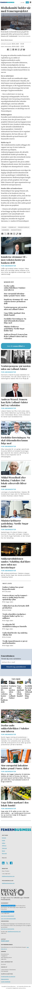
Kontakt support (5, 940)
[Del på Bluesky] (24, 49)
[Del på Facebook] (8, 49)
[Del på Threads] (18, 49)
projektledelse (23, 227)
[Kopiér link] (21, 49)
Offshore (4, 845)
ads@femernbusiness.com (14, 931)
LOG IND (22, 2)
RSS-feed (4, 853)
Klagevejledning (5, 979)
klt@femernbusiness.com (8, 876)
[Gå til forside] (7, 2)
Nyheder (4, 837)
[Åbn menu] (30, 2)
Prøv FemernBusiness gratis (8, 905)
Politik (3, 840)
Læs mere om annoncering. (7, 928)
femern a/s (12, 227)
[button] (2, 680)
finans (4, 227)
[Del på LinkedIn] (13, 49)
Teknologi (4, 848)
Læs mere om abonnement (7, 916)
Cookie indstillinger (5, 981)
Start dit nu (16, 346)
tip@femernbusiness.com (8, 883)
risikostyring (16, 230)
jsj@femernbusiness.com (7, 911)
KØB (27, 2)
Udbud (3, 843)
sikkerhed (5, 230)
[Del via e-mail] (16, 49)
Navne (3, 851)
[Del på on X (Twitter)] (10, 49)
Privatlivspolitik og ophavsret (8, 976)
